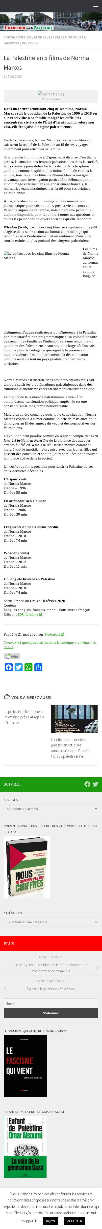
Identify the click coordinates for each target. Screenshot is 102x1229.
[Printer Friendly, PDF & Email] (12, 656)
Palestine (30, 43)
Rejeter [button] (50, 1221)
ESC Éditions (28, 614)
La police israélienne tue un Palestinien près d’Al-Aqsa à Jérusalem (24, 717)
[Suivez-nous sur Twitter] (95, 784)
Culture (24, 37)
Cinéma (9, 37)
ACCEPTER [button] (74, 1221)
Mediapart (51, 634)
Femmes (40, 37)
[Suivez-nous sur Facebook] (87, 784)
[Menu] (96, 6)
